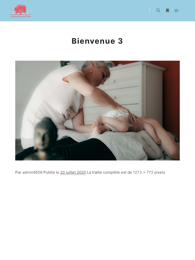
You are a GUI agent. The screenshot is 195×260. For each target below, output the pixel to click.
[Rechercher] (158, 10)
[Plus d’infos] (167, 10)
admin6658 (32, 172)
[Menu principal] (176, 10)
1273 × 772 (143, 172)
